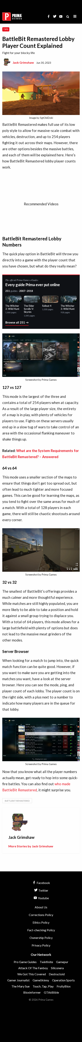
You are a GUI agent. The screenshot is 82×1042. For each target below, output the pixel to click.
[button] (75, 16)
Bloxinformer (32, 992)
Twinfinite (46, 962)
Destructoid (57, 974)
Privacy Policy (41, 945)
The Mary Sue (20, 986)
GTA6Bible (51, 992)
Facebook (43, 883)
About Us (41, 907)
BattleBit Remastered (17, 801)
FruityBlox (64, 986)
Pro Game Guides (25, 962)
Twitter (43, 890)
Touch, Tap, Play (43, 986)
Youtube (43, 898)
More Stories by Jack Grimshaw (30, 846)
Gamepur (62, 962)
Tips (5, 29)
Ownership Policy (41, 937)
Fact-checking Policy (41, 930)
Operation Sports (63, 980)
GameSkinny (41, 980)
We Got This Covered (31, 974)
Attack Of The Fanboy (33, 968)
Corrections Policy (41, 915)
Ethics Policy (41, 922)
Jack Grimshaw (23, 62)
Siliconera (57, 968)
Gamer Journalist (18, 980)
